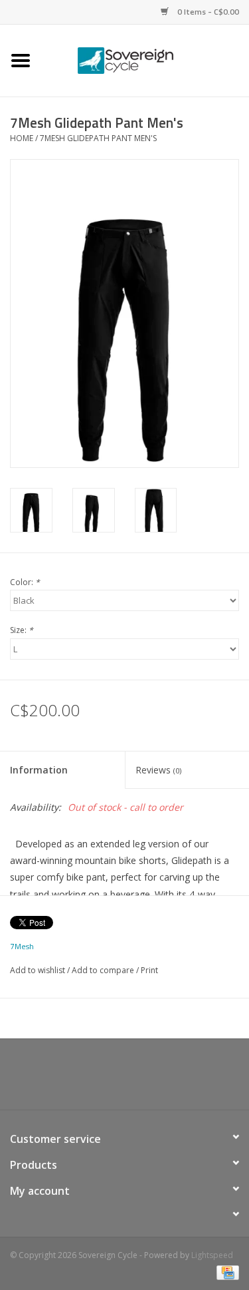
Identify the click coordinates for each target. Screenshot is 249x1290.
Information (39, 769)
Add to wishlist (37, 970)
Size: (21, 630)
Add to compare (104, 970)
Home (21, 138)
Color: (25, 582)
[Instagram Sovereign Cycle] (148, 1079)
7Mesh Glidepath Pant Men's (98, 138)
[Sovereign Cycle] (145, 60)
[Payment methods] (225, 1271)
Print (149, 970)
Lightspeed (212, 1255)
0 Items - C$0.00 (207, 11)
